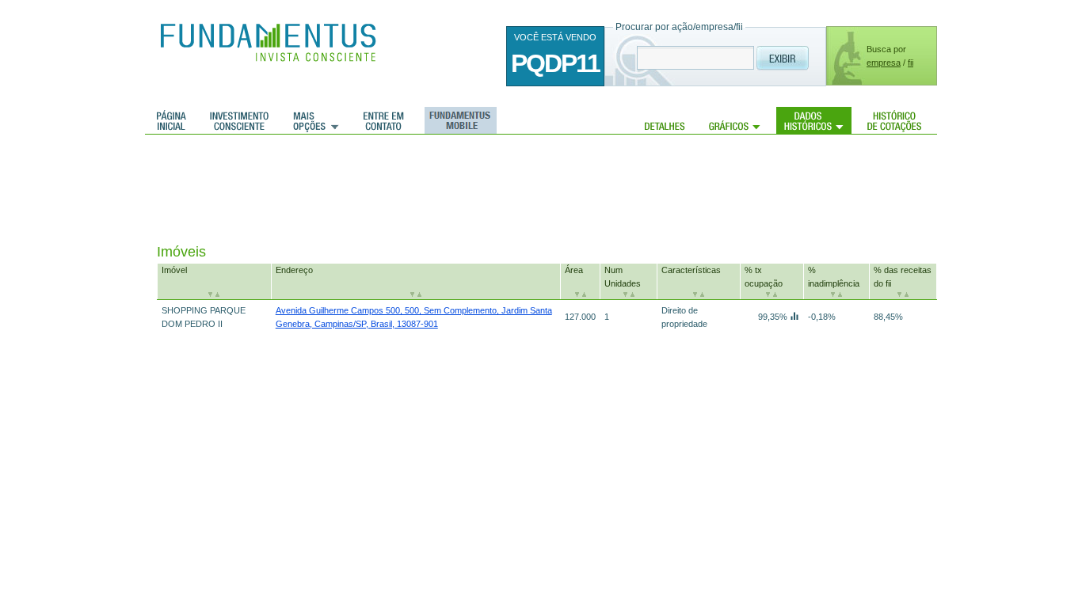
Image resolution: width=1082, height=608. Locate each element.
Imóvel (174, 270)
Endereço (294, 270)
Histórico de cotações (894, 120)
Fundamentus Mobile (458, 120)
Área (574, 270)
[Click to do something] (794, 316)
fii (910, 62)
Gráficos (734, 120)
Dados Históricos (814, 120)
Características (691, 270)
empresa (884, 62)
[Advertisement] (445, 190)
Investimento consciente (239, 120)
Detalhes (665, 120)
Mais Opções (316, 120)
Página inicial (171, 120)
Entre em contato (384, 120)
